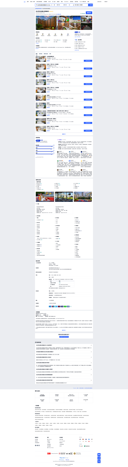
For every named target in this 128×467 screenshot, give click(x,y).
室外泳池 (38, 183)
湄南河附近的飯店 (86, 415)
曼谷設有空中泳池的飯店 (72, 429)
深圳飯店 (50, 425)
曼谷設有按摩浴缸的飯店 (39, 431)
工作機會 (48, 442)
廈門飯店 (76, 423)
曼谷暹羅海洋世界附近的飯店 (77, 415)
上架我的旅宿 (62, 444)
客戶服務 (36, 439)
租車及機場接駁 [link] (39, 1)
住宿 (24, 1)
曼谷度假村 (36, 429)
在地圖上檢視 (77, 50)
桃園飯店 (86, 423)
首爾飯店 (65, 423)
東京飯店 (47, 423)
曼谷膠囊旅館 (41, 429)
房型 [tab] (36, 53)
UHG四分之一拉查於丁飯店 (77, 411)
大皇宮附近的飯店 (53, 415)
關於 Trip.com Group (50, 447)
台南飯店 (54, 423)
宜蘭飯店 (79, 423)
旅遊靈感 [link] (71, 1)
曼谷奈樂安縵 (84, 411)
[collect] (99, 454)
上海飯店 (50, 423)
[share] (99, 458)
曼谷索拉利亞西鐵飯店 (59, 409)
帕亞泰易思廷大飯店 (48, 411)
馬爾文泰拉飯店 (65, 409)
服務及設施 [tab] (46, 53)
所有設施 (37, 43)
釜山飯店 (61, 423)
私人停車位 (76, 183)
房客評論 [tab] (40, 53)
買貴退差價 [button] (83, 13)
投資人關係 (61, 439)
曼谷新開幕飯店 (56, 429)
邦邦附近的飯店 (81, 417)
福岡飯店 (40, 425)
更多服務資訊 (37, 442)
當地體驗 (45, 1)
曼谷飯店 (68, 423)
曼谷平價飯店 (51, 429)
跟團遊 (58, 1)
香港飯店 (47, 425)
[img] (47, 23)
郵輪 (62, 1)
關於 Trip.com (49, 439)
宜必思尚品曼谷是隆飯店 (42, 11)
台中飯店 (40, 423)
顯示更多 (37, 48)
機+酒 (49, 1)
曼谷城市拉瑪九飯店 (38, 409)
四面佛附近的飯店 (53, 417)
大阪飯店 (58, 423)
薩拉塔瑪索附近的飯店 (74, 417)
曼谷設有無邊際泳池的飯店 (81, 429)
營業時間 (38, 233)
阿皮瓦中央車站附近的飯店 (39, 419)
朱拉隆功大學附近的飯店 (68, 415)
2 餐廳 (38, 186)
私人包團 (53, 1)
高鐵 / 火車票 (32, 1)
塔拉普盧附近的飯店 (67, 417)
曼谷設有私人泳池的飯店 (64, 429)
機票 (28, 1)
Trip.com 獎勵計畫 (83, 1)
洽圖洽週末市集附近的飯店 (39, 415)
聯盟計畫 (61, 442)
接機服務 (38, 244)
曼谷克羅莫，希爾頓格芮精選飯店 (67, 411)
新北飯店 (83, 423)
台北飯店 (36, 423)
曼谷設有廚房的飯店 (47, 431)
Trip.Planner (66, 1)
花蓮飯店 (43, 425)
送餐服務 (57, 233)
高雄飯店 (43, 423)
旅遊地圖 (76, 1)
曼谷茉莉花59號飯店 (72, 409)
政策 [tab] (50, 53)
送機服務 (76, 186)
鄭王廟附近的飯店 (47, 415)
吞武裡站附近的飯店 (60, 417)
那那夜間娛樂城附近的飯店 (39, 417)
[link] (99, 2)
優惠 (88, 1)
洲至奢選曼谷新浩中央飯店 (57, 411)
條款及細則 (49, 444)
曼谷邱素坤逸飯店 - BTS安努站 (40, 411)
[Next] (92, 196)
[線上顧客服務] (99, 461)
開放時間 (38, 232)
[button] (103, 2)
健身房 (57, 183)
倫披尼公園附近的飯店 (60, 415)
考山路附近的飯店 (47, 417)
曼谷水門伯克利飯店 (79, 409)
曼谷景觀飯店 (46, 429)
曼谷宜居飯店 (44, 409)
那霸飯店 (72, 423)
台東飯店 (36, 425)
